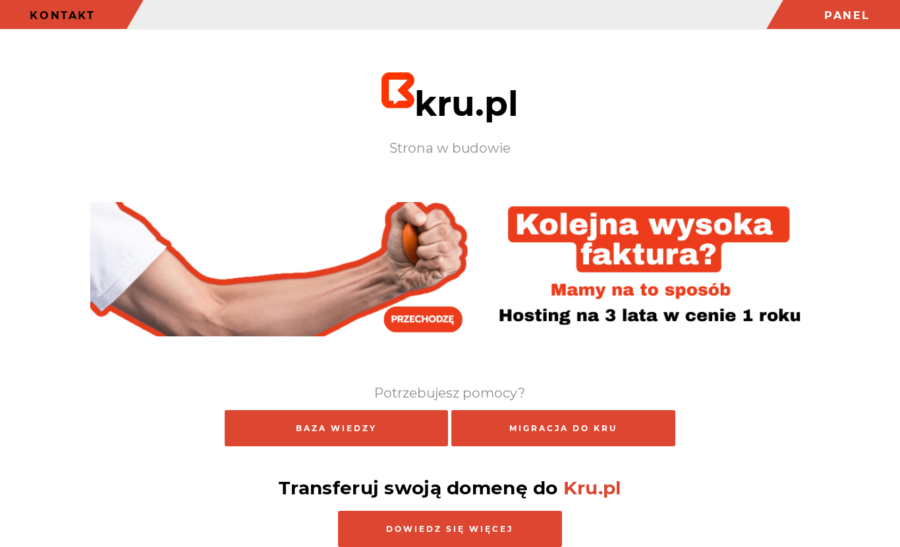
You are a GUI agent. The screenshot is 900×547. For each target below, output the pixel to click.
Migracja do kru (563, 428)
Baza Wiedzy (336, 428)
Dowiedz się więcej (449, 529)
